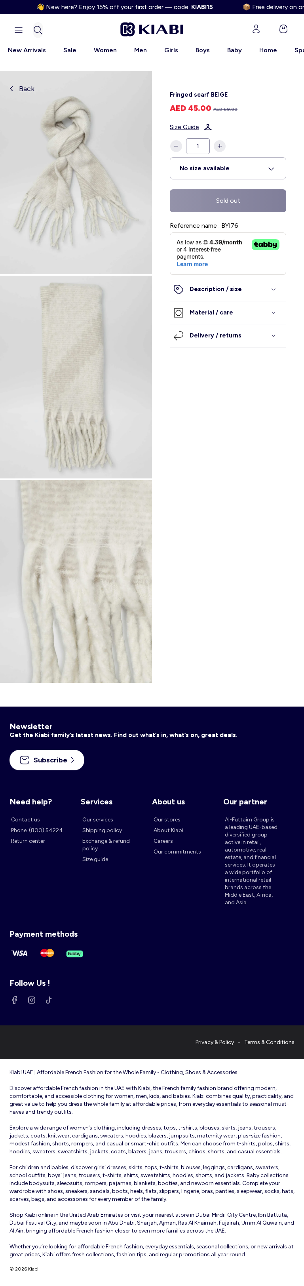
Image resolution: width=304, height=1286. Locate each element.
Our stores (167, 819)
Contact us (25, 819)
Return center (28, 841)
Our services (97, 819)
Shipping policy (102, 830)
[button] (38, 30)
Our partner (245, 801)
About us (168, 801)
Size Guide (184, 127)
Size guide (95, 859)
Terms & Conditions (269, 1042)
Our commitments (177, 851)
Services (96, 801)
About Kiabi (168, 830)
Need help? (31, 801)
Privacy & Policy (215, 1042)
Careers (163, 841)
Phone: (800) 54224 (37, 830)
